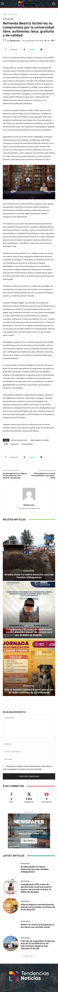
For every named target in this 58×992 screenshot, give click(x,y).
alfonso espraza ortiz (19, 440)
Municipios (28, 571)
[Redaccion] (5, 40)
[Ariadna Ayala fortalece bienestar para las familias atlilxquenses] (29, 552)
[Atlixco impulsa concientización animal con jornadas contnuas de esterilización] (29, 667)
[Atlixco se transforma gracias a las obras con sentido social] (11, 924)
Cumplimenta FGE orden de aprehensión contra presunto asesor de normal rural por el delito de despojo (29, 632)
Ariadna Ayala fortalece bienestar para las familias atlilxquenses (29, 576)
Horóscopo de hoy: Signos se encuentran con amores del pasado (15, 475)
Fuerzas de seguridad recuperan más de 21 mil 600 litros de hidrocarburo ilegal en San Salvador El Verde (38, 945)
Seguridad (28, 625)
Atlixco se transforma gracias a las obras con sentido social (37, 925)
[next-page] (9, 701)
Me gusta (11, 793)
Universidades (27, 444)
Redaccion (15, 41)
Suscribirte (46, 793)
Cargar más (28, 956)
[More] (41, 49)
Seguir (29, 793)
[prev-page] (4, 701)
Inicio (5, 14)
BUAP (6, 444)
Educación (13, 14)
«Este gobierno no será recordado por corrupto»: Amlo (43, 475)
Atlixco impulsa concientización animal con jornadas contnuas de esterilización (29, 691)
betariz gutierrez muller (39, 440)
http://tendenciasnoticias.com (29, 508)
